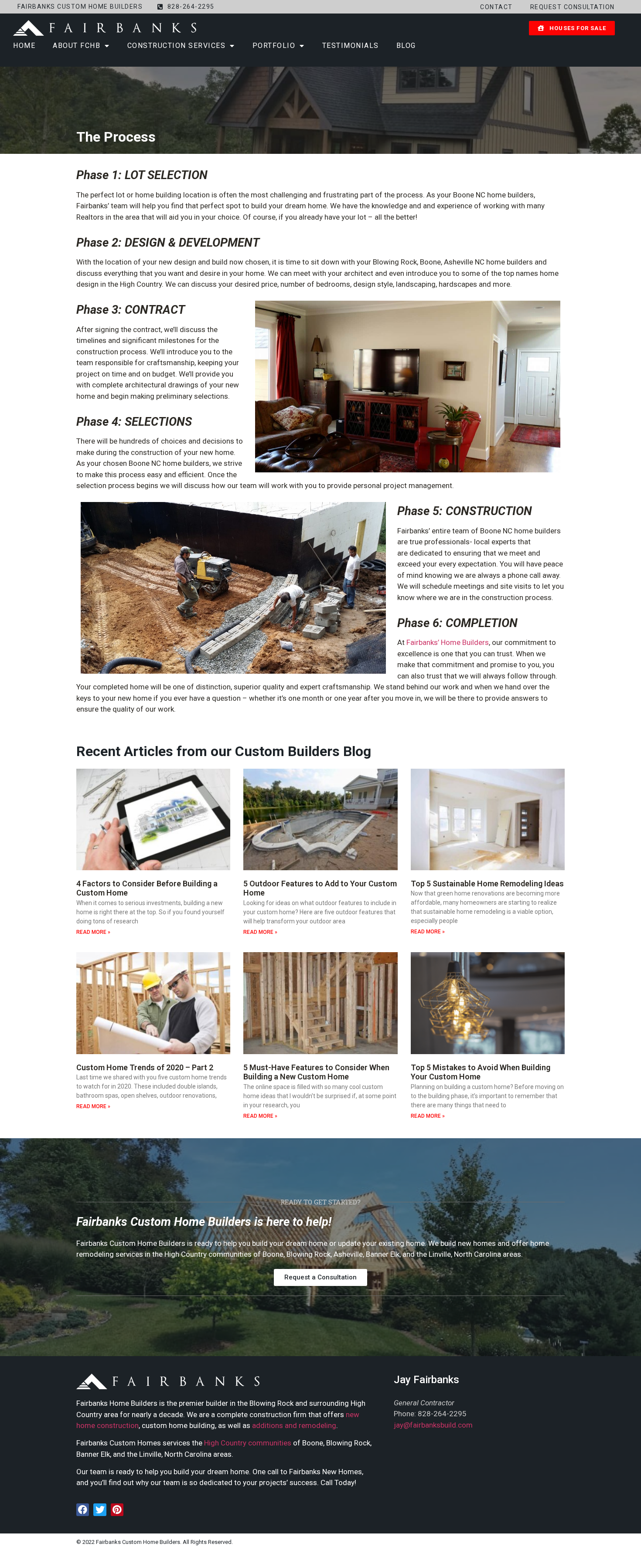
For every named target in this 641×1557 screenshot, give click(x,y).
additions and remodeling (294, 1425)
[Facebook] (82, 1509)
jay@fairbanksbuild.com (433, 1425)
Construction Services (176, 45)
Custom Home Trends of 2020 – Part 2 (144, 1067)
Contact (496, 6)
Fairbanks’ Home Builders (447, 642)
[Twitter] (99, 1509)
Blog (406, 45)
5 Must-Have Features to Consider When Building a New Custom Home (316, 1072)
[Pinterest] (117, 1509)
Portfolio (274, 45)
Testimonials (350, 45)
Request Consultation (572, 6)
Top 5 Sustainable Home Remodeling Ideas (487, 883)
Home (24, 45)
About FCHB (76, 45)
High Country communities (247, 1442)
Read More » (93, 932)
